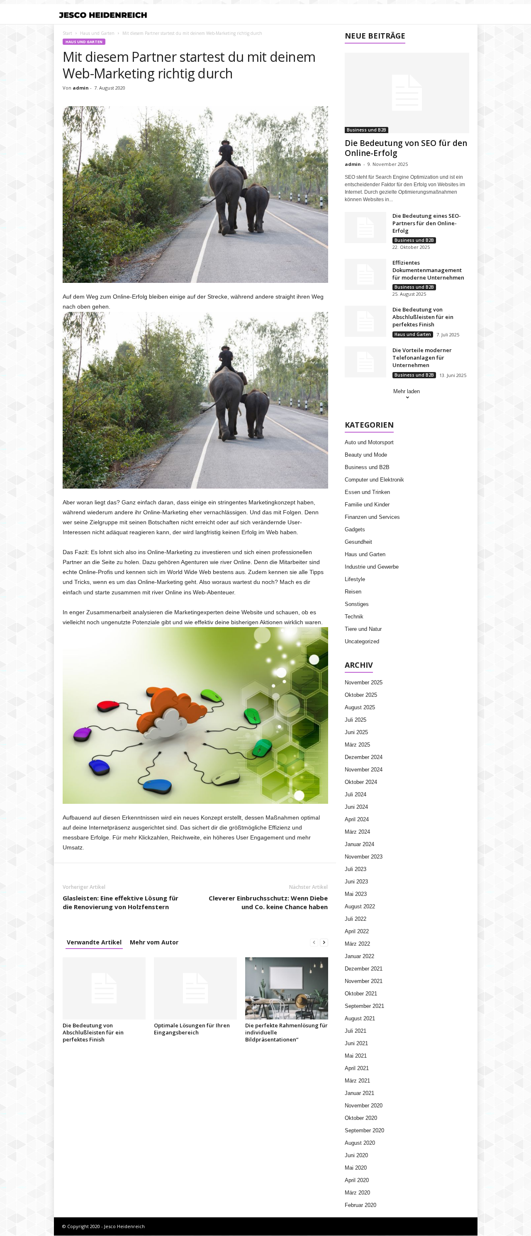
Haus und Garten (97, 33)
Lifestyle (355, 579)
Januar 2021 (359, 1093)
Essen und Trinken (367, 492)
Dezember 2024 (363, 757)
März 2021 (357, 1081)
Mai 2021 (356, 1056)
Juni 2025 (356, 732)
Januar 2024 (359, 844)
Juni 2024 (356, 807)
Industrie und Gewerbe (372, 567)
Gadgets (355, 529)
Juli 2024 (355, 794)
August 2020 (360, 1143)
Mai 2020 (356, 1168)
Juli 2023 (355, 869)
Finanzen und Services (372, 517)
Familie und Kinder (367, 504)
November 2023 (363, 857)
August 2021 (360, 1018)
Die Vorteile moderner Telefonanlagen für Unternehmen (422, 357)
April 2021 (357, 1068)
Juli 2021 (355, 1031)
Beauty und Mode (366, 455)
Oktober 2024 (361, 782)
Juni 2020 (356, 1155)
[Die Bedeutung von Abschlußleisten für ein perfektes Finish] (104, 988)
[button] (465, 15)
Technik (354, 616)
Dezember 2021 (363, 969)
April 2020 (357, 1180)
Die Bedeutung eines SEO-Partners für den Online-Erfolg (426, 223)
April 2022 (357, 931)
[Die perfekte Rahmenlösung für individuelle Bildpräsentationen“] (286, 988)
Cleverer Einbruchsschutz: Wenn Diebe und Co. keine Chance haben (268, 902)
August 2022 (360, 906)
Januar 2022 (359, 956)
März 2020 (357, 1193)
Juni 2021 (356, 1043)
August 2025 (360, 707)
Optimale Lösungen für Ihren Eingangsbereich (192, 1029)
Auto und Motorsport (369, 442)
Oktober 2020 (361, 1118)
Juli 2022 (355, 919)
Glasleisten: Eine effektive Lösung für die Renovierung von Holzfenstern (120, 902)
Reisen (353, 592)
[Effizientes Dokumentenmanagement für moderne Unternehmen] (365, 274)
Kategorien (218, 15)
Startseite (179, 15)
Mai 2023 (356, 894)
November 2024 (363, 769)
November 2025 (363, 682)
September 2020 (364, 1130)
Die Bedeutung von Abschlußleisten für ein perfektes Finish (93, 1032)
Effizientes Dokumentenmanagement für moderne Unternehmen (428, 270)
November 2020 (363, 1105)
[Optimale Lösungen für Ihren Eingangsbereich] (195, 988)
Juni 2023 (356, 881)
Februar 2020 (360, 1205)
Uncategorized (362, 641)
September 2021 (364, 1006)
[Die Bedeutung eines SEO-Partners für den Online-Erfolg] (365, 227)
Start (67, 33)
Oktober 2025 (361, 695)
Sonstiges (357, 604)
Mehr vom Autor (154, 942)
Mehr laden (406, 391)
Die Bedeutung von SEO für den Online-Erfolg (406, 148)
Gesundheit (358, 542)
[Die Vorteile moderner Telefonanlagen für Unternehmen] (365, 361)
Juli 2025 (355, 720)
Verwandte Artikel (94, 942)
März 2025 (357, 745)
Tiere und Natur (363, 629)
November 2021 (363, 981)
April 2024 (357, 819)
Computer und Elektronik (374, 480)
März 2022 (357, 944)
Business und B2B (366, 130)
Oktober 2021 (361, 993)
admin (81, 88)
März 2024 (357, 832)
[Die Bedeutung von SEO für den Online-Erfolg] (407, 93)
